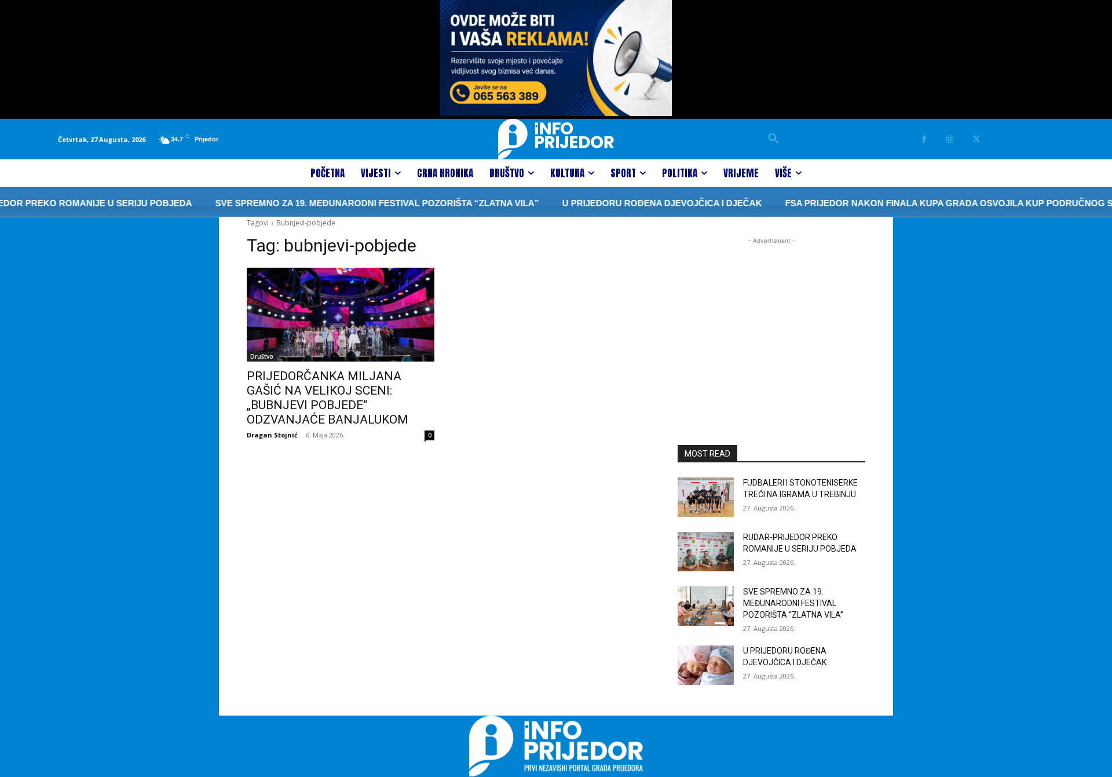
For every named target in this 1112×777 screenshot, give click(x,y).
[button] (774, 139)
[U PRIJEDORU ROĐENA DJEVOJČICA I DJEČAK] (706, 665)
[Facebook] (924, 139)
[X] (976, 139)
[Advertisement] (771, 319)
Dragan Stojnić (272, 435)
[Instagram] (950, 139)
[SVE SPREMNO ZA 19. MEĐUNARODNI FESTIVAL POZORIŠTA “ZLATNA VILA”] (706, 606)
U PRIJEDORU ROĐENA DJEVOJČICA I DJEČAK (644, 203)
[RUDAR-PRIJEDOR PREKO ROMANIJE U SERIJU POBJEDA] (706, 551)
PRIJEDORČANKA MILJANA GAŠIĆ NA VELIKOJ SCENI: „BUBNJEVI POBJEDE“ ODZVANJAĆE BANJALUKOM (327, 397)
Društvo (261, 356)
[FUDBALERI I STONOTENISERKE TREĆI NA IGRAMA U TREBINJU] (706, 497)
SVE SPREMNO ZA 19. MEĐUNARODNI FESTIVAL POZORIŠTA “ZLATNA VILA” (359, 203)
